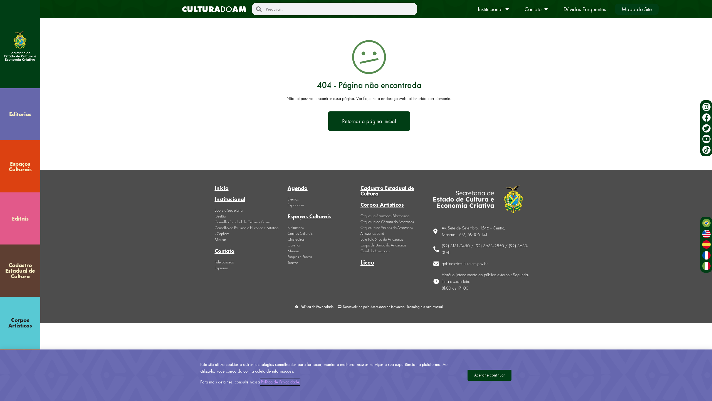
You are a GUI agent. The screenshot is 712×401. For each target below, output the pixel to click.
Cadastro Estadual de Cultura (20, 270)
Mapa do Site (637, 9)
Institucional (490, 9)
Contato (533, 9)
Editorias (20, 114)
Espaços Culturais (20, 166)
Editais (20, 218)
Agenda (298, 188)
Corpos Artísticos (20, 322)
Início (222, 188)
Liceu (367, 262)
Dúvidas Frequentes (584, 9)
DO (214, 9)
